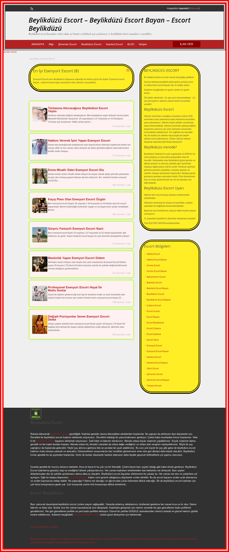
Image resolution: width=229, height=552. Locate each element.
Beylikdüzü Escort (91, 44)
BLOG (130, 44)
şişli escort (69, 539)
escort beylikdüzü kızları (86, 514)
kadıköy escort (70, 542)
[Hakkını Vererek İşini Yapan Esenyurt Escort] (39, 153)
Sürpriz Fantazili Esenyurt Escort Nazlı (75, 228)
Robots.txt (46, 527)
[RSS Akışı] (31, 8)
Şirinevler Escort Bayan (158, 380)
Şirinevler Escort (67, 44)
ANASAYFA (37, 44)
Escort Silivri (153, 340)
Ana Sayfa (34, 59)
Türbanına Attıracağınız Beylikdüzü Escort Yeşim (78, 109)
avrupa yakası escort (99, 539)
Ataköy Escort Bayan (157, 259)
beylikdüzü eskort (45, 441)
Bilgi (51, 44)
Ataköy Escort (153, 254)
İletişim (143, 44)
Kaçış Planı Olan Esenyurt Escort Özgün (76, 199)
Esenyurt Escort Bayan (158, 351)
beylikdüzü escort (59, 434)
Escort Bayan (153, 317)
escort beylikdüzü (78, 477)
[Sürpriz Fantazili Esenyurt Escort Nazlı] (39, 241)
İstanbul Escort (114, 44)
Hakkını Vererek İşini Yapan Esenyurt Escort (79, 140)
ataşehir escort (54, 542)
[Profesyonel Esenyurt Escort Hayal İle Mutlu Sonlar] (39, 300)
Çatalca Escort (154, 305)
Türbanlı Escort (154, 385)
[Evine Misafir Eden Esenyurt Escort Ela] (39, 183)
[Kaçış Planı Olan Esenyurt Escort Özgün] (39, 212)
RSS (56, 527)
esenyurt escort (174, 539)
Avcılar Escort (153, 265)
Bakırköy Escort (154, 282)
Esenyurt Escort (154, 345)
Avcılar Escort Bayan (157, 271)
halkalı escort (56, 539)
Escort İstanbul (154, 334)
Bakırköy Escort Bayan (158, 288)
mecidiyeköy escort (121, 539)
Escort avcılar (153, 311)
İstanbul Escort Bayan (157, 363)
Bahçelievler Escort (156, 277)
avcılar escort (10, 52)
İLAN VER (186, 44)
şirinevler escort (139, 539)
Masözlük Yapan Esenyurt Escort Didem (76, 258)
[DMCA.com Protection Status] (35, 418)
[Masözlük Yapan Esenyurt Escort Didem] (39, 271)
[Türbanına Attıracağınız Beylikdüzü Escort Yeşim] (39, 121)
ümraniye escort (87, 542)
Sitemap (34, 527)
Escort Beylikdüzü (155, 322)
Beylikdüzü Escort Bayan (159, 300)
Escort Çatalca (154, 328)
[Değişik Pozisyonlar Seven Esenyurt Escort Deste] (39, 333)
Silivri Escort (153, 368)
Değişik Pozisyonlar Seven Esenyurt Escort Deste (78, 318)
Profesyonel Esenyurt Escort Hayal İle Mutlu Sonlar (75, 289)
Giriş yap (194, 8)
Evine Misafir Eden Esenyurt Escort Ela (76, 170)
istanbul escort (38, 542)
